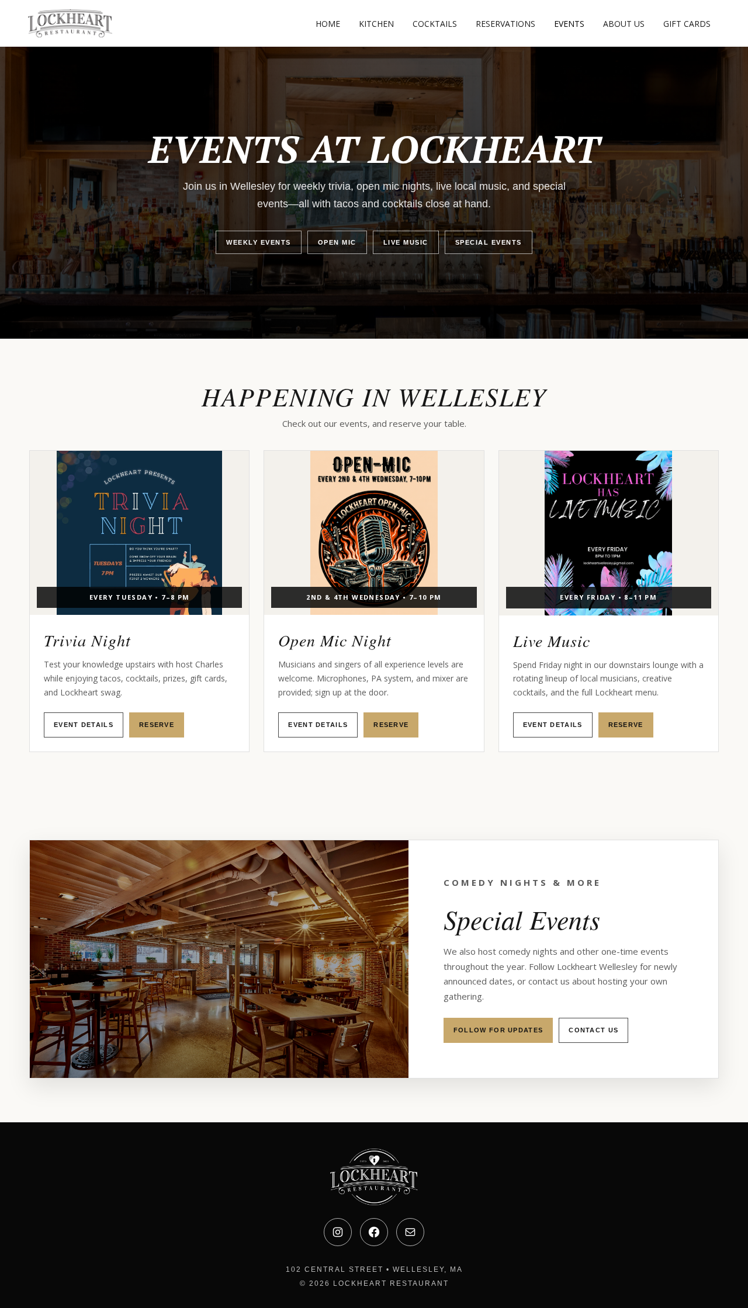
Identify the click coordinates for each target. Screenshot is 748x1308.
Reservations (505, 23)
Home (328, 23)
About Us (624, 23)
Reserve (156, 724)
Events (569, 23)
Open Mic (337, 242)
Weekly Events (258, 242)
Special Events (488, 242)
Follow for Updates (498, 1030)
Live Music (405, 242)
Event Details (83, 724)
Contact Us (593, 1030)
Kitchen (376, 23)
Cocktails (435, 23)
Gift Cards (687, 23)
